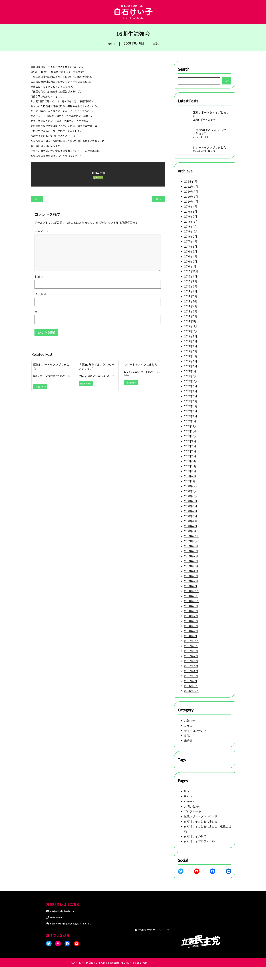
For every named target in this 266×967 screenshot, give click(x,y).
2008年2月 (191, 631)
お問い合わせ (192, 806)
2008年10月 (191, 601)
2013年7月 (190, 346)
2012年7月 (190, 391)
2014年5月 (190, 301)
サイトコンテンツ (195, 731)
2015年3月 (190, 286)
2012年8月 (190, 386)
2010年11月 (190, 491)
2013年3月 (190, 361)
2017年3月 (190, 246)
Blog (187, 791)
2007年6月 (191, 661)
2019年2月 (190, 216)
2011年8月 (190, 446)
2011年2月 (190, 476)
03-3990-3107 (57, 917)
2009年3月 (191, 576)
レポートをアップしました (140, 364)
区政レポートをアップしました (51, 366)
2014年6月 (190, 296)
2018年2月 (190, 236)
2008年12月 (191, 591)
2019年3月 (190, 212)
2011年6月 (190, 456)
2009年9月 (191, 546)
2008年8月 (191, 611)
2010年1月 (190, 531)
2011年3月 (190, 471)
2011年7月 (190, 451)
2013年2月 (190, 366)
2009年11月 (191, 541)
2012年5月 (190, 401)
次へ (158, 199)
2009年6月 (191, 561)
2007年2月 (191, 676)
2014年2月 (190, 316)
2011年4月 (190, 466)
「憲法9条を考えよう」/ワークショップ (97, 366)
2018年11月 (190, 226)
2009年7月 (191, 556)
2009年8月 (191, 551)
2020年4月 (191, 201)
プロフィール (192, 811)
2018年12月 (191, 222)
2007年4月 (191, 671)
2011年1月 (189, 481)
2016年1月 (190, 266)
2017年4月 (190, 241)
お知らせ (189, 721)
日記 (155, 43)
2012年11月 (190, 376)
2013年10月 (191, 331)
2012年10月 (191, 381)
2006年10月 (191, 691)
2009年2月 (191, 581)
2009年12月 (191, 536)
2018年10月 (191, 232)
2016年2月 (190, 261)
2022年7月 (191, 187)
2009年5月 (191, 566)
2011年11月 (190, 431)
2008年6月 (191, 621)
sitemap (189, 801)
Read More (40, 386)
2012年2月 (190, 416)
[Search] (226, 80)
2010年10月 (191, 496)
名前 (38, 277)
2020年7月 (191, 191)
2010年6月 (190, 516)
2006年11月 (191, 686)
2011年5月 (190, 461)
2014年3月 (190, 311)
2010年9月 (190, 501)
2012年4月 (190, 406)
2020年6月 (191, 197)
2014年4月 (190, 306)
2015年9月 (190, 281)
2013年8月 (190, 341)
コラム (188, 726)
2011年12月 (190, 426)
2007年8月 (191, 651)
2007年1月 (190, 681)
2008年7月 (191, 616)
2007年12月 (191, 641)
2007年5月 (191, 666)
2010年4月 (190, 521)
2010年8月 (190, 506)
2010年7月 (190, 511)
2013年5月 (190, 351)
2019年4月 (190, 207)
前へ (36, 199)
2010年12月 (191, 486)
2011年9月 (190, 441)
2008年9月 (191, 606)
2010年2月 (190, 526)
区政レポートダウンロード (200, 816)
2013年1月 (190, 371)
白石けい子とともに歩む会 (200, 821)
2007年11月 (191, 646)
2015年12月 (191, 271)
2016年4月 (190, 256)
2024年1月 (190, 182)
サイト (38, 312)
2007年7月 (191, 656)
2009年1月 (190, 586)
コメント (41, 231)
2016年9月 (190, 251)
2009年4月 (191, 571)
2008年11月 (191, 596)
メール (40, 294)
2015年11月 (190, 276)
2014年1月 (190, 321)
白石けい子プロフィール (199, 841)
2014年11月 (190, 291)
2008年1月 (190, 636)
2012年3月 (190, 411)
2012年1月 (190, 421)
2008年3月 (191, 626)
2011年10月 (190, 436)
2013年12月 (191, 326)
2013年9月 (190, 336)
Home (188, 796)
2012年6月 (190, 396)
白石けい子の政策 (195, 836)
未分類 (188, 741)
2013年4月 (190, 356)
